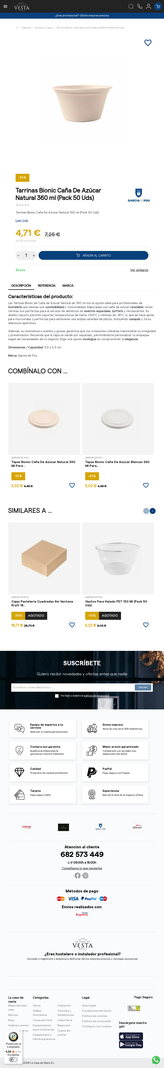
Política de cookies (94, 1016)
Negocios (63, 1025)
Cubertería (64, 1020)
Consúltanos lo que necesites (82, 868)
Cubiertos (64, 1005)
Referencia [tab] (47, 285)
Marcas (13, 1015)
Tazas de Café (42, 1020)
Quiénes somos (18, 1025)
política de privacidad (96, 696)
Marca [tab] (68, 285)
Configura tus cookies (97, 1026)
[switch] (13, 1059)
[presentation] (146, 511)
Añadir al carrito (96, 255)
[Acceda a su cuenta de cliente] (150, 6)
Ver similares (139, 270)
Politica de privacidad (96, 1021)
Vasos (37, 1005)
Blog (11, 1020)
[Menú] (20, 1032)
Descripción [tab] (21, 285)
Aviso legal (89, 1005)
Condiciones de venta (96, 1010)
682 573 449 (82, 854)
